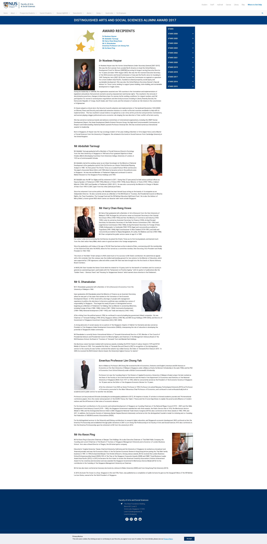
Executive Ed (77, 13)
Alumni (89, 13)
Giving (98, 13)
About (13, 13)
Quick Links (109, 13)
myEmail (220, 5)
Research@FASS (62, 13)
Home (6, 13)
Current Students (46, 13)
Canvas (228, 5)
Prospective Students (27, 13)
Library (236, 5)
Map (243, 5)
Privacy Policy (168, 539)
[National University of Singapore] (10, 5)
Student (204, 5)
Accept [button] (189, 539)
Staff (212, 5)
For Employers (121, 13)
